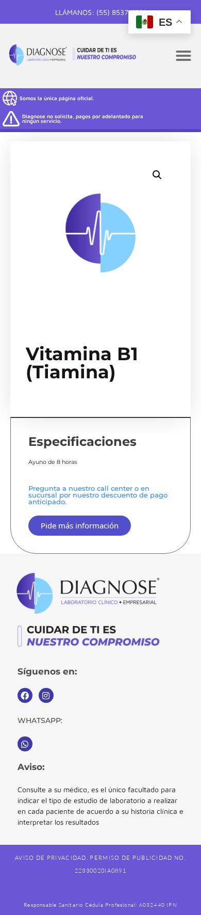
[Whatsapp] (25, 743)
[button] (183, 55)
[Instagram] (46, 695)
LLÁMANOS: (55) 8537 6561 (100, 12)
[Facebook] (25, 695)
